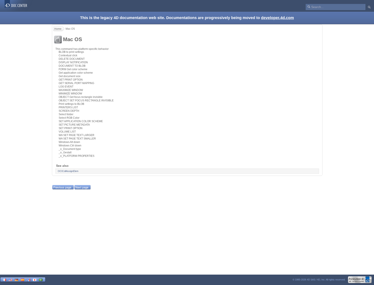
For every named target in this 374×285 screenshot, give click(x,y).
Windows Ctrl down (70, 145)
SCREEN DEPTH (69, 110)
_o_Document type (70, 149)
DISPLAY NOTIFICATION (73, 62)
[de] (16, 279)
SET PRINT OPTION (70, 128)
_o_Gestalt (65, 152)
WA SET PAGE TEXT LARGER (76, 135)
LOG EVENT (66, 86)
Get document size (70, 76)
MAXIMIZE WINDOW (71, 90)
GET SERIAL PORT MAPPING (76, 83)
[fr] (4, 279)
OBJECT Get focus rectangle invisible (81, 97)
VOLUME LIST (67, 131)
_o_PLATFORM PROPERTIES (76, 155)
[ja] (34, 279)
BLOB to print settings (71, 51)
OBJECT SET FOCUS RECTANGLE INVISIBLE (86, 100)
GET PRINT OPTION (71, 79)
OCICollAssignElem (68, 171)
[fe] (28, 279)
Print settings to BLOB (71, 103)
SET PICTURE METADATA (74, 124)
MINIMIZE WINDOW (70, 93)
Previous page (62, 187)
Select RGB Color (69, 117)
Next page (81, 187)
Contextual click (68, 55)
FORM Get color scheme (73, 69)
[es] (22, 279)
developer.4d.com (277, 18)
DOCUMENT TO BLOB (72, 65)
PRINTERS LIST (68, 107)
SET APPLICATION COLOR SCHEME (81, 121)
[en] (10, 279)
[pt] (40, 279)
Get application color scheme (76, 72)
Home (57, 28)
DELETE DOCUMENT (72, 58)
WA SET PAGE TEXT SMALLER (77, 138)
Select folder (66, 114)
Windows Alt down (69, 142)
